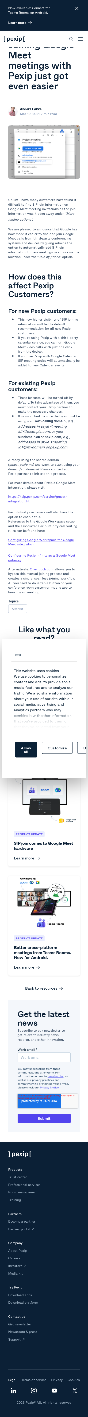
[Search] (71, 39)
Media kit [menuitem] (15, 1273)
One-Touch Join (42, 569)
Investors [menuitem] (15, 1265)
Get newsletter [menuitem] (19, 1324)
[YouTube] (54, 1391)
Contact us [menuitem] (16, 1316)
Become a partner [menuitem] (22, 1221)
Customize (57, 748)
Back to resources (41, 988)
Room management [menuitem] (23, 1192)
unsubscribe (56, 1076)
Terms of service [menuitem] (33, 1379)
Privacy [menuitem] (56, 1379)
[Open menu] (80, 39)
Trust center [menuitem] (17, 1176)
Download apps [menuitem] (20, 1294)
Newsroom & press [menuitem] (22, 1331)
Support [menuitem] (14, 1339)
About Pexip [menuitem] (17, 1250)
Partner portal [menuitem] (19, 1229)
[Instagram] (34, 1392)
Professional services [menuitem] (24, 1184)
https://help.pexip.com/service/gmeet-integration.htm (37, 499)
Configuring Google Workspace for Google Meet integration (41, 542)
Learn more (17, 22)
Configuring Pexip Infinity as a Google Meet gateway (42, 557)
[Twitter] (75, 1392)
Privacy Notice (49, 1087)
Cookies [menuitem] (74, 1379)
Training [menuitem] (14, 1199)
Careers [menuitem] (14, 1258)
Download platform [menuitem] (23, 1302)
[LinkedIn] (13, 1392)
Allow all (26, 750)
